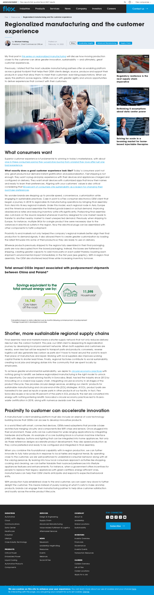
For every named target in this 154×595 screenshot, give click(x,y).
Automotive (10, 517)
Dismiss (86, 592)
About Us (78, 517)
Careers (111, 8)
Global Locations (82, 524)
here (134, 589)
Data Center (10, 528)
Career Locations (82, 571)
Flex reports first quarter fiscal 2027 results (29, 2)
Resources (15, 17)
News (68, 8)
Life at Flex (79, 567)
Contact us (138, 8)
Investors (97, 8)
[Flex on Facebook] (116, 517)
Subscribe (115, 526)
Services (54, 8)
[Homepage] (9, 8)
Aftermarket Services (48, 531)
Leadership (79, 520)
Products (40, 8)
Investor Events (81, 549)
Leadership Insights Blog (50, 546)
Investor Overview (82, 538)
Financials (79, 542)
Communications (12, 524)
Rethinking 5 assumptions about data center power (131, 110)
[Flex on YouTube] (124, 517)
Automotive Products (14, 564)
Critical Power (11, 553)
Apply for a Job (81, 574)
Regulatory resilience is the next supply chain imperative (132, 78)
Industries (25, 8)
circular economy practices (87, 371)
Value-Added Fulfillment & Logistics (55, 528)
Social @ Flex (45, 560)
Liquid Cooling (11, 560)
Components (10, 567)
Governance (80, 546)
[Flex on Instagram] (120, 517)
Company (81, 8)
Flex (6, 17)
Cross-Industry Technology (16, 542)
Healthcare (10, 531)
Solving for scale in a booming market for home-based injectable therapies (132, 141)
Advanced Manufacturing (106, 43)
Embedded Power (12, 556)
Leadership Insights (86, 43)
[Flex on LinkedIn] (111, 517)
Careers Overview (82, 564)
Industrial (9, 535)
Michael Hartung (22, 42)
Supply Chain (126, 43)
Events (42, 553)
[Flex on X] (107, 517)
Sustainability (80, 528)
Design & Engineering (49, 517)
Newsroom (44, 542)
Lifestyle (8, 538)
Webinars (44, 556)
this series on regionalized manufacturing (44, 56)
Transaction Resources (84, 553)
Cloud (7, 520)
